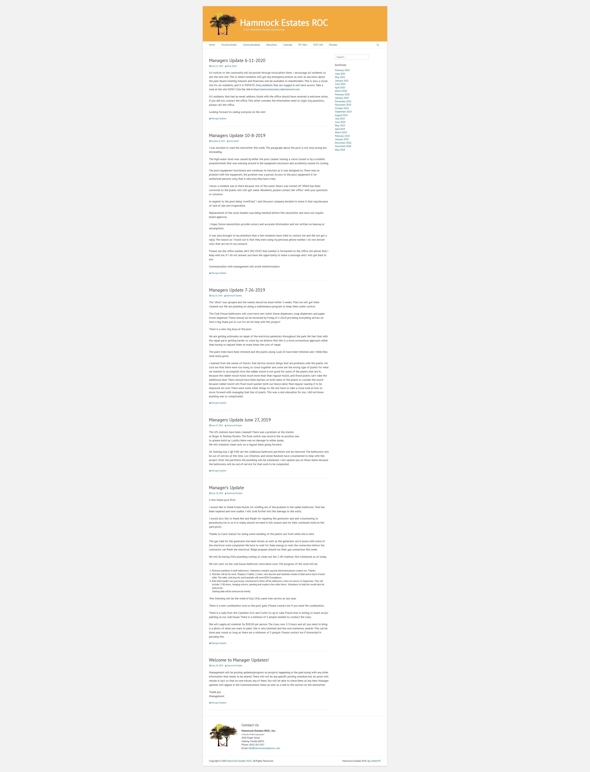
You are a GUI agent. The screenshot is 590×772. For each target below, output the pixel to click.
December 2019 (343, 101)
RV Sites (302, 44)
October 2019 (342, 108)
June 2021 (340, 73)
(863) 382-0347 (256, 744)
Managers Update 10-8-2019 (237, 135)
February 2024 (342, 70)
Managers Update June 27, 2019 (240, 420)
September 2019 (343, 111)
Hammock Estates (234, 295)
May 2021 (340, 77)
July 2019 (340, 118)
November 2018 (343, 146)
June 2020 (340, 84)
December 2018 (343, 142)
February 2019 (342, 136)
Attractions (271, 44)
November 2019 (343, 104)
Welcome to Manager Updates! (239, 660)
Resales (333, 44)
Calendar (287, 44)
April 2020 (340, 87)
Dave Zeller (232, 66)
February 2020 (342, 94)
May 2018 (340, 149)
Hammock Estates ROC (284, 22)
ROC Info (318, 44)
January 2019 (342, 139)
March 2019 (341, 132)
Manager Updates (218, 118)
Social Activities (229, 44)
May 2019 (340, 125)
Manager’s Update (226, 487)
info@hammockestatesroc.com (264, 748)
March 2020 (341, 91)
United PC (376, 761)
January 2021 (342, 80)
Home (212, 44)
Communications (251, 44)
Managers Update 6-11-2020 (237, 60)
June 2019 (340, 122)
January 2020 (342, 98)
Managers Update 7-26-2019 (237, 290)
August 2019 (341, 115)
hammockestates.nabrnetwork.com (280, 89)
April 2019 (340, 129)
